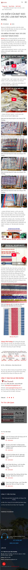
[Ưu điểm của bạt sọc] (11, 397)
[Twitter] (9, 397)
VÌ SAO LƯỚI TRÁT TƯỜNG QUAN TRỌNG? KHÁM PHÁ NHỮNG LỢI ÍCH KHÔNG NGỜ (16, 446)
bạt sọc (8, 304)
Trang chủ (4, 6)
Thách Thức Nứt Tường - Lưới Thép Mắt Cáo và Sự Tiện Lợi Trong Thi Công (16, 483)
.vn (21, 387)
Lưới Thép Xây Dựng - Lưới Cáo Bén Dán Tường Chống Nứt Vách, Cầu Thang (15, 466)
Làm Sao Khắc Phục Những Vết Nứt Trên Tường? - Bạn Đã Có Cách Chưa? (16, 475)
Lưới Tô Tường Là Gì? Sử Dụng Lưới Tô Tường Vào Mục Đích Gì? (16, 437)
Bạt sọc (3, 38)
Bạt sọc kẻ (12, 336)
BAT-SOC (18, 6)
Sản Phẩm (11, 6)
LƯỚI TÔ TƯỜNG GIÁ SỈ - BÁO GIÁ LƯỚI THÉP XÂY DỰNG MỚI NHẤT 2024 (15, 456)
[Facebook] (7, 397)
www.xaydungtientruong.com (13, 387)
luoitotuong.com (15, 566)
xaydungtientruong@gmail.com (12, 385)
